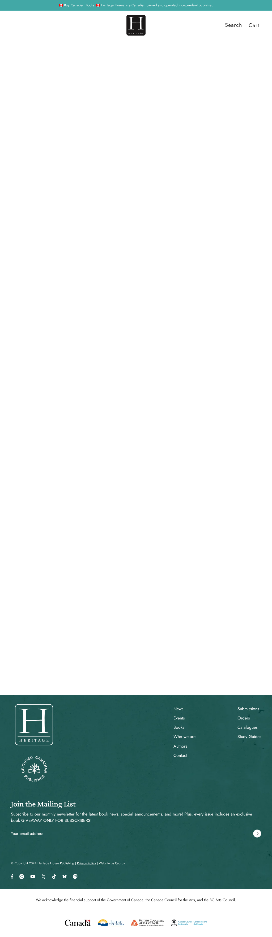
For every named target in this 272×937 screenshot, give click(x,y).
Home (162, 61)
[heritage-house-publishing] (136, 25)
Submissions (248, 709)
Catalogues (247, 727)
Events (179, 718)
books (176, 61)
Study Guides (249, 737)
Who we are (184, 737)
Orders (243, 718)
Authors (180, 746)
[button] (194, 355)
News (178, 709)
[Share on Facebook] (160, 355)
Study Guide (169, 521)
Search (233, 25)
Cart (254, 25)
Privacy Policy (86, 863)
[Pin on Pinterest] (177, 355)
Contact (180, 755)
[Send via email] (186, 355)
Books (178, 727)
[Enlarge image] (81, 165)
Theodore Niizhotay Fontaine (188, 116)
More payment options (208, 185)
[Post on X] (169, 355)
